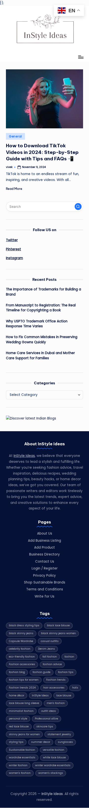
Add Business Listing (44, 540)
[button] (78, 206)
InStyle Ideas (24, 455)
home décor (16, 695)
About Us (44, 533)
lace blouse (63, 695)
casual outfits (50, 641)
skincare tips (44, 726)
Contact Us (44, 561)
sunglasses (65, 742)
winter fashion (18, 765)
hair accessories (54, 687)
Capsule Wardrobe (21, 641)
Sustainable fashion (22, 750)
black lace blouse (58, 625)
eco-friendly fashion (22, 656)
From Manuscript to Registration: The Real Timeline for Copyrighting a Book (41, 308)
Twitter (12, 240)
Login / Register (45, 568)
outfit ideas (48, 711)
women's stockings (50, 773)
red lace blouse (19, 726)
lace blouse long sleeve (24, 703)
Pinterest (13, 249)
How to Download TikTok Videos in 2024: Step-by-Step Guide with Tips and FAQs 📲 (42, 152)
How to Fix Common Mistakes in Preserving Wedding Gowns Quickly (41, 339)
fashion (69, 656)
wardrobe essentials (22, 757)
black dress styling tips (24, 625)
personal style (18, 718)
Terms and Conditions (44, 589)
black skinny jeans (21, 633)
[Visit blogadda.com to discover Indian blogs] (31, 418)
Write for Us (44, 596)
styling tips (16, 742)
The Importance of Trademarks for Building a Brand (43, 292)
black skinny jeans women (58, 633)
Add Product (44, 547)
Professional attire (46, 718)
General (15, 136)
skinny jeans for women (24, 734)
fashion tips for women (24, 680)
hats (75, 687)
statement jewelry (59, 734)
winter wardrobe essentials (52, 765)
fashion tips (65, 672)
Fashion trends (56, 680)
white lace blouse (54, 757)
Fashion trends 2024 (22, 687)
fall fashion (50, 656)
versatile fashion (53, 750)
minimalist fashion (21, 711)
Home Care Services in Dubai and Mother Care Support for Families (40, 355)
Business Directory (44, 554)
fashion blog (17, 672)
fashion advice (52, 664)
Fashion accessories (22, 664)
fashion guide (41, 672)
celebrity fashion (19, 649)
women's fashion (20, 773)
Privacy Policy (44, 575)
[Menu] (80, 57)
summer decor (40, 742)
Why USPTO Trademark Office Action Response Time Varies (36, 324)
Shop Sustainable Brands (44, 582)
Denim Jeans (46, 649)
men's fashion (56, 703)
